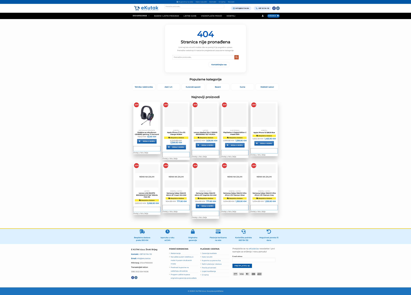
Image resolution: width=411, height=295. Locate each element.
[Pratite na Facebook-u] (274, 8)
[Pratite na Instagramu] (278, 8)
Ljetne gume (190, 16)
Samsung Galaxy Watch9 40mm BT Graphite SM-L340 (205, 194)
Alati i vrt (168, 87)
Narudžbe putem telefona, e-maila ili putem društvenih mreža (182, 260)
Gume (242, 87)
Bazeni (218, 87)
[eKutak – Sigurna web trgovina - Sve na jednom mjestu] (146, 8)
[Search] (166, 10)
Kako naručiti (207, 257)
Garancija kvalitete (209, 253)
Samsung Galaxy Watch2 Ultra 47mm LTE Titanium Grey (264, 194)
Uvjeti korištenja (209, 271)
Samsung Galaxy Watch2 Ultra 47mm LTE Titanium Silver (234, 194)
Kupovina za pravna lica (211, 260)
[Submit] (236, 57)
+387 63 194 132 (141, 254)
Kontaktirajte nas (219, 64)
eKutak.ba (254, 248)
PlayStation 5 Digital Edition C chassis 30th (234, 133)
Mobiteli (231, 16)
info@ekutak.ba (140, 258)
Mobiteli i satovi (267, 87)
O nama (205, 275)
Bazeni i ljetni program (166, 16)
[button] (141, 16)
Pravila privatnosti (209, 268)
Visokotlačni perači (211, 16)
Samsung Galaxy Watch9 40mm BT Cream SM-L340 (176, 194)
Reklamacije (176, 253)
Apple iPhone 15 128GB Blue (264, 132)
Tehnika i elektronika (144, 87)
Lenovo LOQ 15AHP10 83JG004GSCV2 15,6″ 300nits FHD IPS (147, 195)
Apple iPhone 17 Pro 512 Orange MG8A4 (176, 133)
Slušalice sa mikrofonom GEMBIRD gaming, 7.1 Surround (147, 133)
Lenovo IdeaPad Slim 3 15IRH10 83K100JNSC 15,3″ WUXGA (205, 133)
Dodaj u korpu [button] (149, 141)
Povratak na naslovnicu (194, 64)
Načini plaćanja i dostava (212, 264)
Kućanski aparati (193, 87)
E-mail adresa (237, 256)
